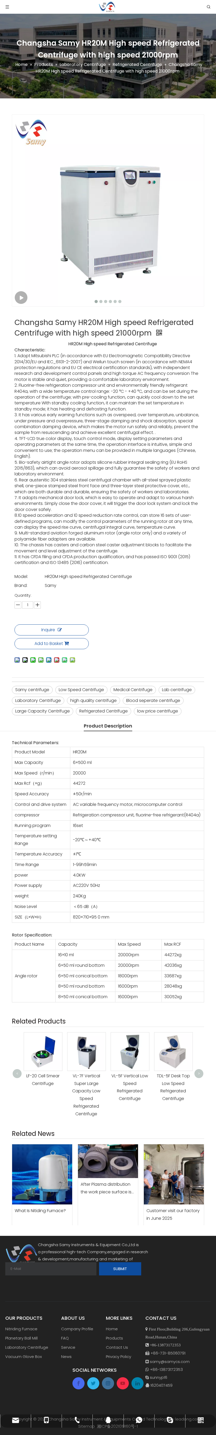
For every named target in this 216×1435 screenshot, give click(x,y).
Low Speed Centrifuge (81, 690)
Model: (21, 576)
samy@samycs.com (170, 1361)
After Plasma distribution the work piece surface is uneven (106, 1188)
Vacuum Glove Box (23, 1356)
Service (68, 1347)
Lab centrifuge (177, 690)
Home (112, 1329)
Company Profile (77, 1329)
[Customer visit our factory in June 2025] (174, 1174)
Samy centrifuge (32, 690)
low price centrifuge (157, 711)
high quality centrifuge (93, 700)
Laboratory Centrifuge (38, 700)
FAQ (65, 1338)
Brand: (20, 585)
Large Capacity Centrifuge (42, 711)
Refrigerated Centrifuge (103, 711)
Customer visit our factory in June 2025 (173, 1214)
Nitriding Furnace (21, 1329)
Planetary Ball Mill (21, 1338)
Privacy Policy (118, 1356)
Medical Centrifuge (133, 690)
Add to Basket (49, 643)
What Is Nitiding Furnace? (40, 1211)
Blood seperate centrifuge (153, 700)
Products (114, 1338)
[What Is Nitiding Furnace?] (42, 1174)
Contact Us (117, 1347)
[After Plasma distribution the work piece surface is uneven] (108, 1161)
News (66, 1356)
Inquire (48, 630)
